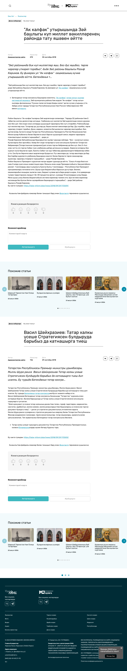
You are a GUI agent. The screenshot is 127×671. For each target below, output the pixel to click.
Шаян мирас (91, 619)
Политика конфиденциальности (92, 661)
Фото (6, 619)
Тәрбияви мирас (52, 626)
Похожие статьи (19, 271)
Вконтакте (64, 193)
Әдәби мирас (51, 622)
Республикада (92, 626)
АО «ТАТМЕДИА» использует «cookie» (93, 653)
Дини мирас (51, 630)
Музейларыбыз (52, 619)
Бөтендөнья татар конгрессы (37, 393)
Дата (49, 56)
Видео (7, 622)
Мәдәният (90, 622)
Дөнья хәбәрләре (15, 21)
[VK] (7, 604)
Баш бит (11, 16)
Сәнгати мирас (92, 615)
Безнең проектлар (11, 630)
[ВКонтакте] (105, 56)
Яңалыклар (22, 16)
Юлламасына (24, 427)
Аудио (7, 626)
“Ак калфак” (63, 88)
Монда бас (111, 656)
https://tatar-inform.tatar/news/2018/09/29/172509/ (46, 186)
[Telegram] (111, 56)
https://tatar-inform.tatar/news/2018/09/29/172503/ (46, 437)
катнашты (21, 108)
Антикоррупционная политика (58, 657)
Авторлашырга (28, 247)
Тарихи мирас (51, 615)
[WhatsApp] (117, 56)
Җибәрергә (70, 247)
